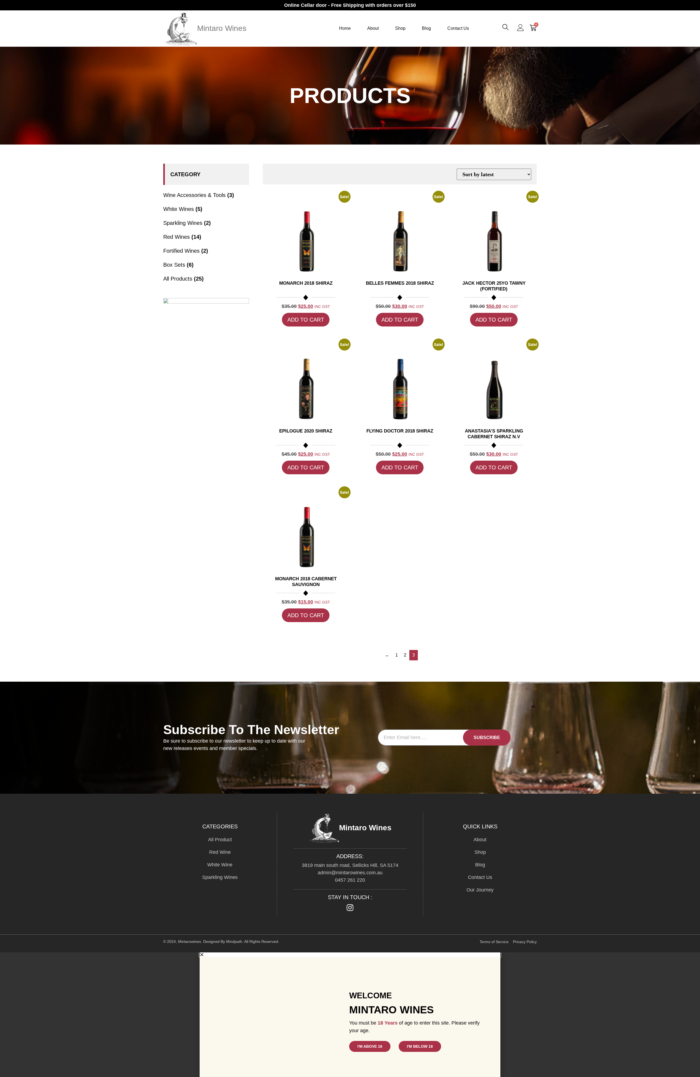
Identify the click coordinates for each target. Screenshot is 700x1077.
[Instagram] (350, 907)
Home (345, 28)
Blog (426, 28)
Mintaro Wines (221, 28)
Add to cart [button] (305, 320)
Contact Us (458, 28)
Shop (400, 28)
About (373, 28)
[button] (506, 28)
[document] (350, 1014)
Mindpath (234, 941)
